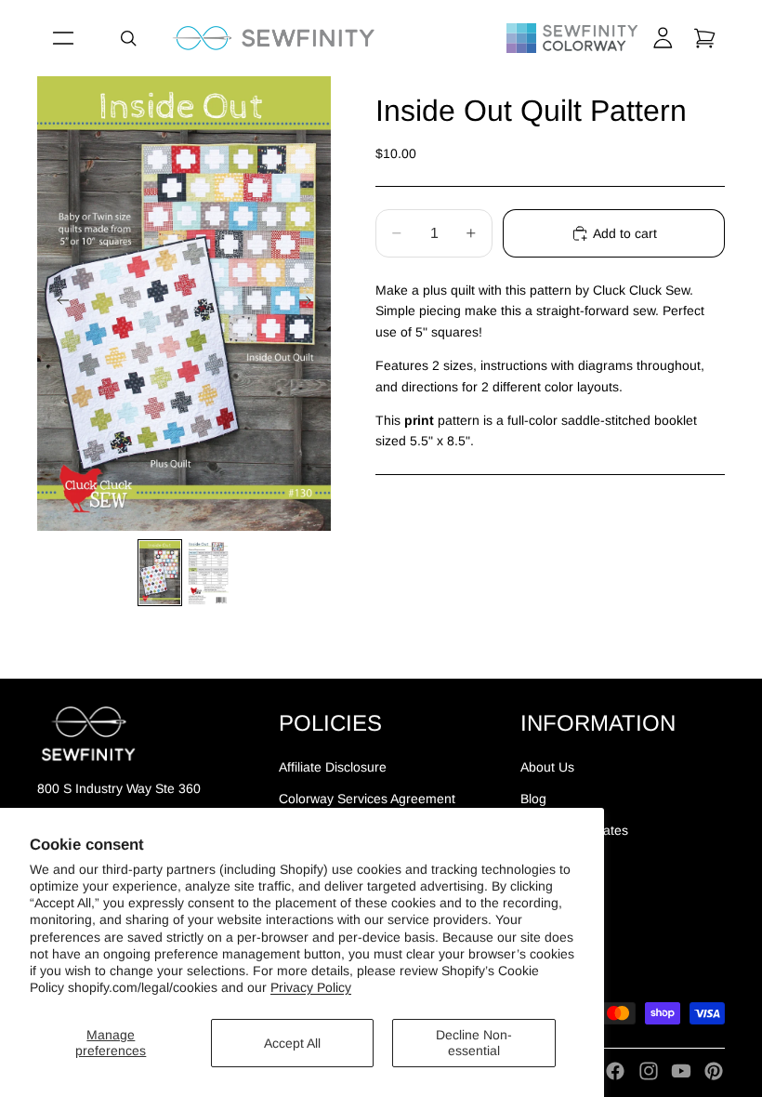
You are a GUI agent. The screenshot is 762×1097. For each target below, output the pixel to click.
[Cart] (704, 38)
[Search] (128, 38)
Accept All (292, 1043)
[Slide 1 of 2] (159, 572)
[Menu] (63, 38)
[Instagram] (648, 1071)
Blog (533, 798)
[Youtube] (681, 1071)
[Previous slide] (57, 304)
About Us (547, 767)
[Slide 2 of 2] (208, 572)
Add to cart (625, 233)
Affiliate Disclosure (333, 767)
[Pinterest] (714, 1071)
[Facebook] (615, 1071)
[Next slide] (310, 304)
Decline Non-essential (474, 1042)
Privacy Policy (310, 987)
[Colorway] (571, 38)
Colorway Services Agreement (367, 798)
